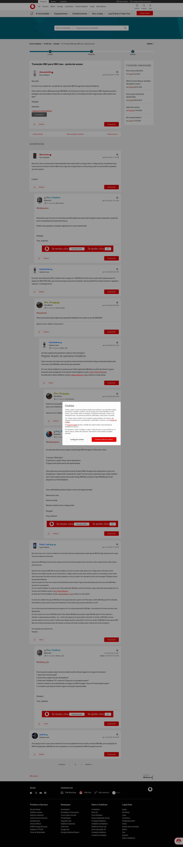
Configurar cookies (77, 439)
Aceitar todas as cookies (104, 439)
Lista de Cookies (72, 425)
